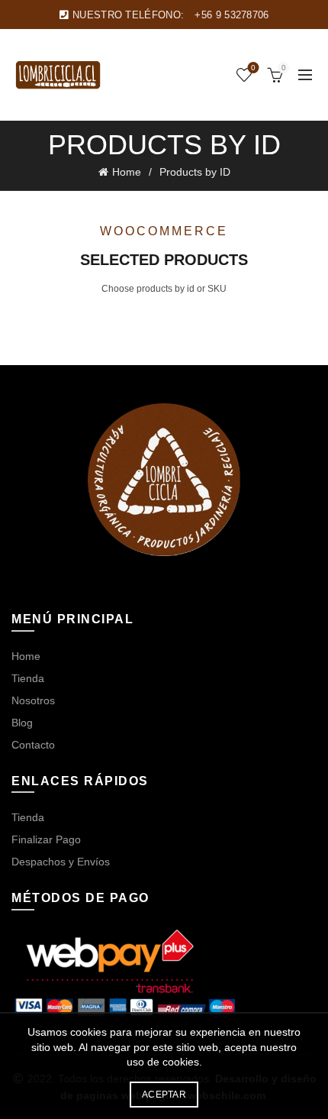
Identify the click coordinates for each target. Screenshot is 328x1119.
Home (126, 172)
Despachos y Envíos (60, 861)
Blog (22, 722)
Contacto (33, 745)
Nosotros (33, 700)
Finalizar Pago (46, 839)
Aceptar (164, 1094)
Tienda (27, 678)
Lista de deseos (253, 67)
